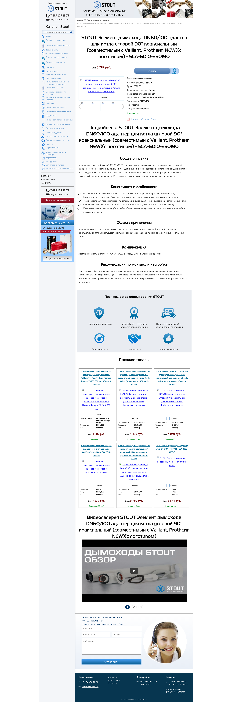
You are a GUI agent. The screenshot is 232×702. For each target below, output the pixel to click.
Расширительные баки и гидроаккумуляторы (57, 83)
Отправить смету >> (57, 223)
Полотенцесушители (55, 62)
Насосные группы (54, 87)
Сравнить (103, 97)
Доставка (46, 176)
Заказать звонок (57, 200)
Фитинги (50, 67)
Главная (80, 20)
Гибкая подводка (54, 133)
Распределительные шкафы (59, 120)
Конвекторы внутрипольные (59, 168)
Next (122, 106)
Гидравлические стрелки (57, 140)
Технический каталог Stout (143, 119)
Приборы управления (56, 40)
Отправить (111, 662)
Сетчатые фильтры (55, 165)
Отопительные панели (56, 57)
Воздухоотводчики (55, 128)
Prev (80, 106)
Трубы (49, 36)
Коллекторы (52, 71)
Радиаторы (51, 116)
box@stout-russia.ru (59, 19)
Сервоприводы (53, 148)
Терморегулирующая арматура (56, 153)
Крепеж (49, 144)
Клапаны (50, 103)
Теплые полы (52, 50)
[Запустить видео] (134, 571)
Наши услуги (48, 180)
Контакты (46, 183)
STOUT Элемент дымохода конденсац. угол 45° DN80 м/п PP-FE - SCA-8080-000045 (172, 448)
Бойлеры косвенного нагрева (56, 93)
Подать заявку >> (57, 258)
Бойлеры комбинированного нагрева (59, 98)
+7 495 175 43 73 (59, 15)
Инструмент (51, 161)
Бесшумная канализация (56, 53)
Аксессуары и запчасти (57, 137)
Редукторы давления (56, 107)
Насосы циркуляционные (58, 45)
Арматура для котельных (58, 124)
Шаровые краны (53, 78)
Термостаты (51, 158)
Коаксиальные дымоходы (58, 111)
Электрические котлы (56, 74)
